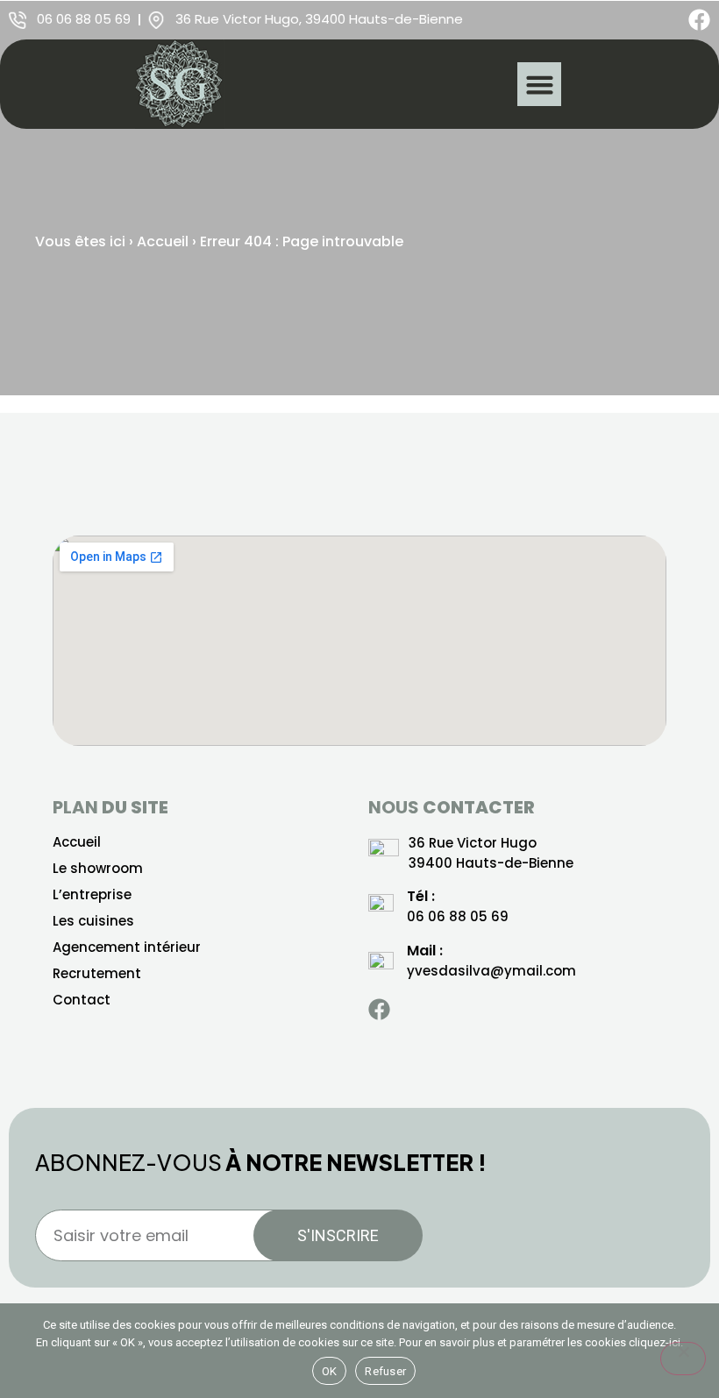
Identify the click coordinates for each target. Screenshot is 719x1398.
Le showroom (98, 868)
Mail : (425, 950)
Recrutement (97, 974)
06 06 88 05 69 (458, 916)
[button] (539, 84)
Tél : (421, 896)
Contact (81, 1000)
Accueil (163, 241)
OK (330, 1371)
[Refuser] (683, 1358)
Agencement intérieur (127, 947)
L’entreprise (92, 895)
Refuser (385, 1371)
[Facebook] (699, 20)
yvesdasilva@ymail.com (491, 971)
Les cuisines (93, 921)
